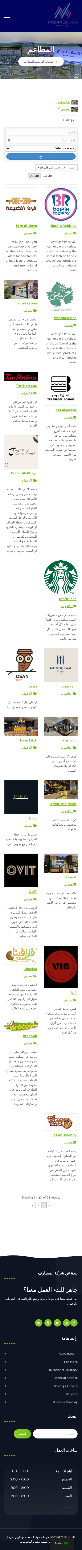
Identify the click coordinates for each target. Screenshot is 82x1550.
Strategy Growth (66, 1386)
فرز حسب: (52, 167)
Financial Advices (65, 1378)
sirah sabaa (27, 303)
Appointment (68, 1353)
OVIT (33, 891)
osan (33, 686)
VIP (73, 992)
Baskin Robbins (64, 225)
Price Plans (70, 1362)
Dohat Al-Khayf (24, 473)
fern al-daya (26, 225)
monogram (67, 686)
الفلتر (72, 167)
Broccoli (30, 1036)
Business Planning (65, 1402)
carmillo (70, 740)
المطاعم (29, 61)
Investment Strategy (63, 1370)
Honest (70, 877)
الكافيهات (64, 102)
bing (33, 818)
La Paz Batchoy (64, 1135)
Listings (68, 120)
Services (72, 1394)
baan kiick (28, 740)
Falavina (30, 969)
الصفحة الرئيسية (44, 61)
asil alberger (66, 410)
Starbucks (68, 599)
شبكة (33, 176)
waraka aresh (65, 318)
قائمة (46, 176)
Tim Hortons (26, 385)
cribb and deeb (63, 804)
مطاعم (65, 109)
